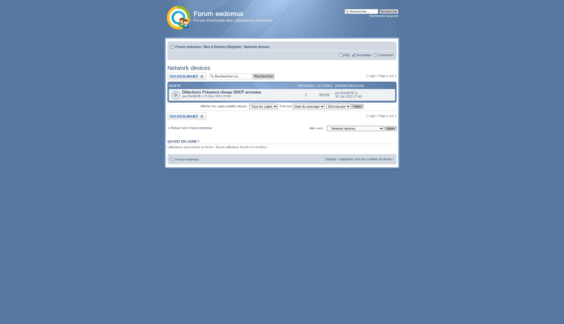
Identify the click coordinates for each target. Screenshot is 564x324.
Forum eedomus (188, 47)
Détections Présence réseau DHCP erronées (221, 92)
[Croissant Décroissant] (345, 106)
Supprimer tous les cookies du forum (365, 159)
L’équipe (330, 159)
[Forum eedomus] (224, 16)
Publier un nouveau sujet (184, 74)
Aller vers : (317, 128)
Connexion (385, 55)
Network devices (257, 47)
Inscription (364, 55)
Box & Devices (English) (222, 47)
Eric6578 (194, 96)
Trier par (286, 106)
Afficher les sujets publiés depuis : (224, 106)
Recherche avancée (384, 16)
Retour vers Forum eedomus (191, 128)
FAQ (346, 55)
